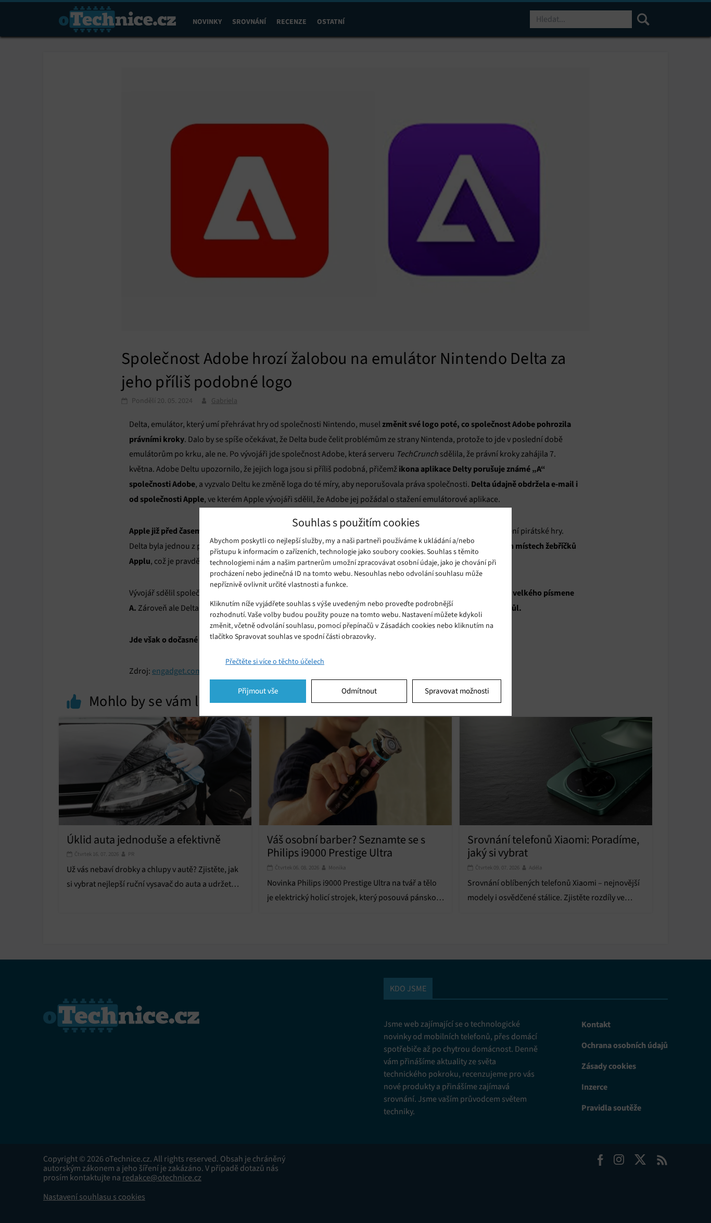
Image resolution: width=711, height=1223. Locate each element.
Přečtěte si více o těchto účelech (274, 661)
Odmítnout (359, 691)
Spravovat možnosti (457, 691)
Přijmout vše (258, 691)
